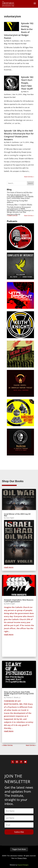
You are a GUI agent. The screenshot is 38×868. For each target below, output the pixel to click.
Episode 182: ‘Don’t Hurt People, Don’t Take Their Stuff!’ (27, 83)
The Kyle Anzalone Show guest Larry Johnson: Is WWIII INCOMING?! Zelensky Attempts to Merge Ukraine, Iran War (20, 209)
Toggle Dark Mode (19, 849)
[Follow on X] (12, 762)
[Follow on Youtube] (25, 762)
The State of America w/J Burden (19, 192)
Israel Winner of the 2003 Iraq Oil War (17, 515)
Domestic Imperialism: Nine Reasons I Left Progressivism (18, 601)
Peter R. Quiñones (12, 41)
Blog (5, 44)
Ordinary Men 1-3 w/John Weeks (19, 205)
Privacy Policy (22, 858)
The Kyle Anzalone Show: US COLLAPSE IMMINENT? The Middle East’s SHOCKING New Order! (20, 196)
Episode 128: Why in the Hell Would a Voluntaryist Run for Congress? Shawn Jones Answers (19, 135)
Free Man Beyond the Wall (17, 44)
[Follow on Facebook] (21, 762)
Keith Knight (10, 604)
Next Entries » (29, 177)
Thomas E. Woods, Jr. (13, 697)
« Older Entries (7, 745)
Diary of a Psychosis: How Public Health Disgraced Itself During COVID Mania (19, 693)
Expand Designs (23, 865)
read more (8, 567)
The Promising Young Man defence (17, 201)
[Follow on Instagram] (17, 762)
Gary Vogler (10, 518)
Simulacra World (13, 214)
